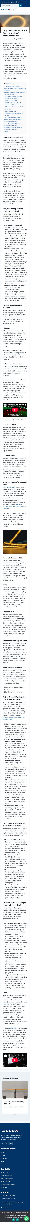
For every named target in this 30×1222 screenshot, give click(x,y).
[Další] (25, 1097)
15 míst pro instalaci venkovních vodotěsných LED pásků (14, 506)
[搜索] (20, 5)
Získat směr (5, 1208)
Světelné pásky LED (9, 487)
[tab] (11, 1114)
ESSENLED (13, 1028)
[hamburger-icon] (15, 10)
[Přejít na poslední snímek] (4, 1097)
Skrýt (11, 84)
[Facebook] (2, 1143)
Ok (13, 1219)
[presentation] (15, 1089)
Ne (17, 1219)
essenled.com (8, 39)
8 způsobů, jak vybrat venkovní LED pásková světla (14, 717)
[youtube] (11, 1143)
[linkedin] (6, 1143)
